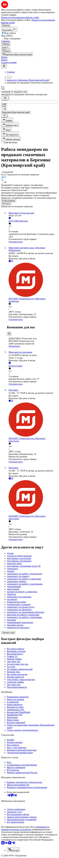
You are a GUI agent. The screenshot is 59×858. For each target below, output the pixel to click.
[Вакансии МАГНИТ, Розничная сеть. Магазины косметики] (32, 280)
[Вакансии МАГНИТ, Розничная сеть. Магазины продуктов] (32, 419)
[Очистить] (5, 98)
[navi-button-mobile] (4, 66)
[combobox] (14, 91)
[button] (4, 57)
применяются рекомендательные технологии (25, 828)
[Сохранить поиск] (4, 105)
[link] (6, 51)
